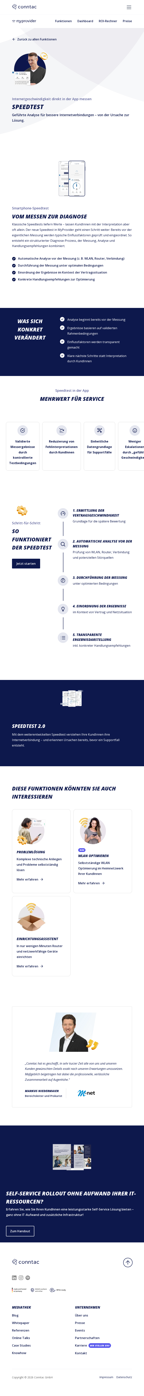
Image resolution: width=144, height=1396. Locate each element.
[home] (24, 21)
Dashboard (85, 21)
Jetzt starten (26, 564)
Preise (127, 21)
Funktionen (63, 21)
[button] (128, 6)
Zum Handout (20, 1231)
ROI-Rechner (108, 21)
